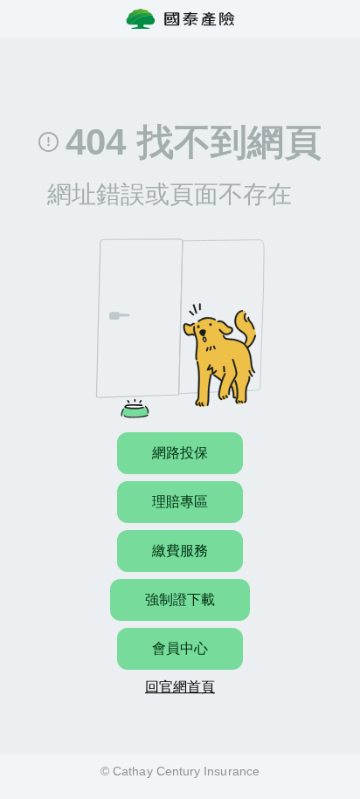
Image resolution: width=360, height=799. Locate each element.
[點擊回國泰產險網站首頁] (180, 19)
